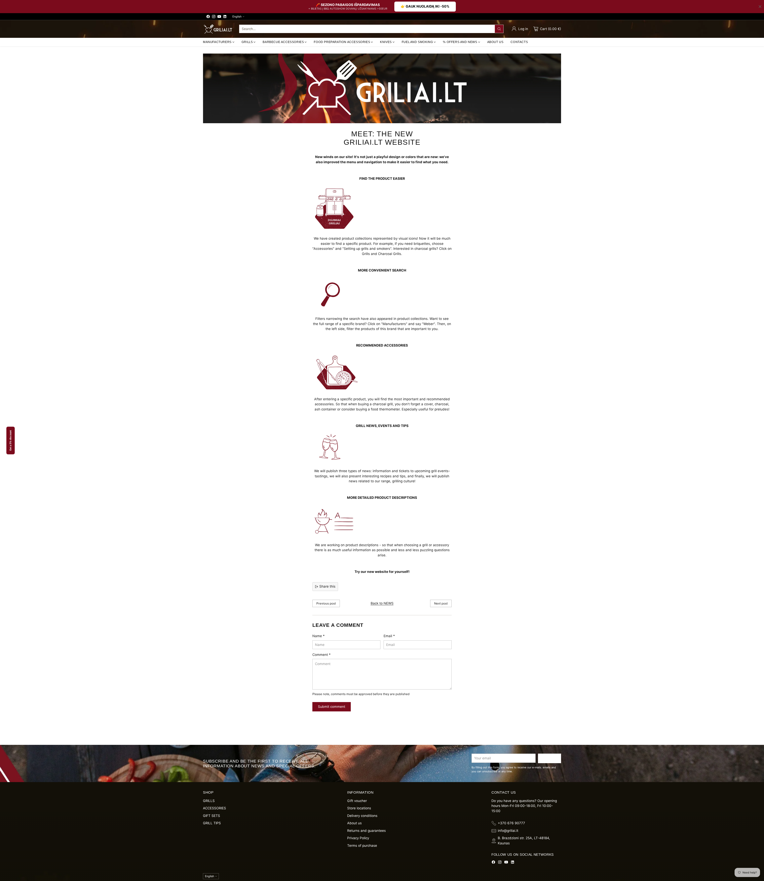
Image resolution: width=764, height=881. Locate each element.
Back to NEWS (382, 603)
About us (354, 823)
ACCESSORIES (214, 808)
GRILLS (209, 801)
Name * (318, 636)
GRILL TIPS (212, 823)
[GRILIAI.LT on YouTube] (219, 17)
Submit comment (331, 707)
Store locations (359, 808)
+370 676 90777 (511, 823)
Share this (327, 586)
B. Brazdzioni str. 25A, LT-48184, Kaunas (524, 840)
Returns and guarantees (366, 831)
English (237, 16)
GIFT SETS (211, 816)
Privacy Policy (358, 838)
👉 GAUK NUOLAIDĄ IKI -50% (425, 6)
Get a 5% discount (10, 440)
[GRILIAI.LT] (218, 29)
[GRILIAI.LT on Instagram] (214, 17)
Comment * (321, 655)
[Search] (499, 29)
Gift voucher (357, 801)
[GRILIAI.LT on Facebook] (208, 17)
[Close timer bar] (760, 6)
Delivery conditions (362, 816)
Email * (389, 636)
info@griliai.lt (508, 831)
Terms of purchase (362, 846)
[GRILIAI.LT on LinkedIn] (225, 17)
